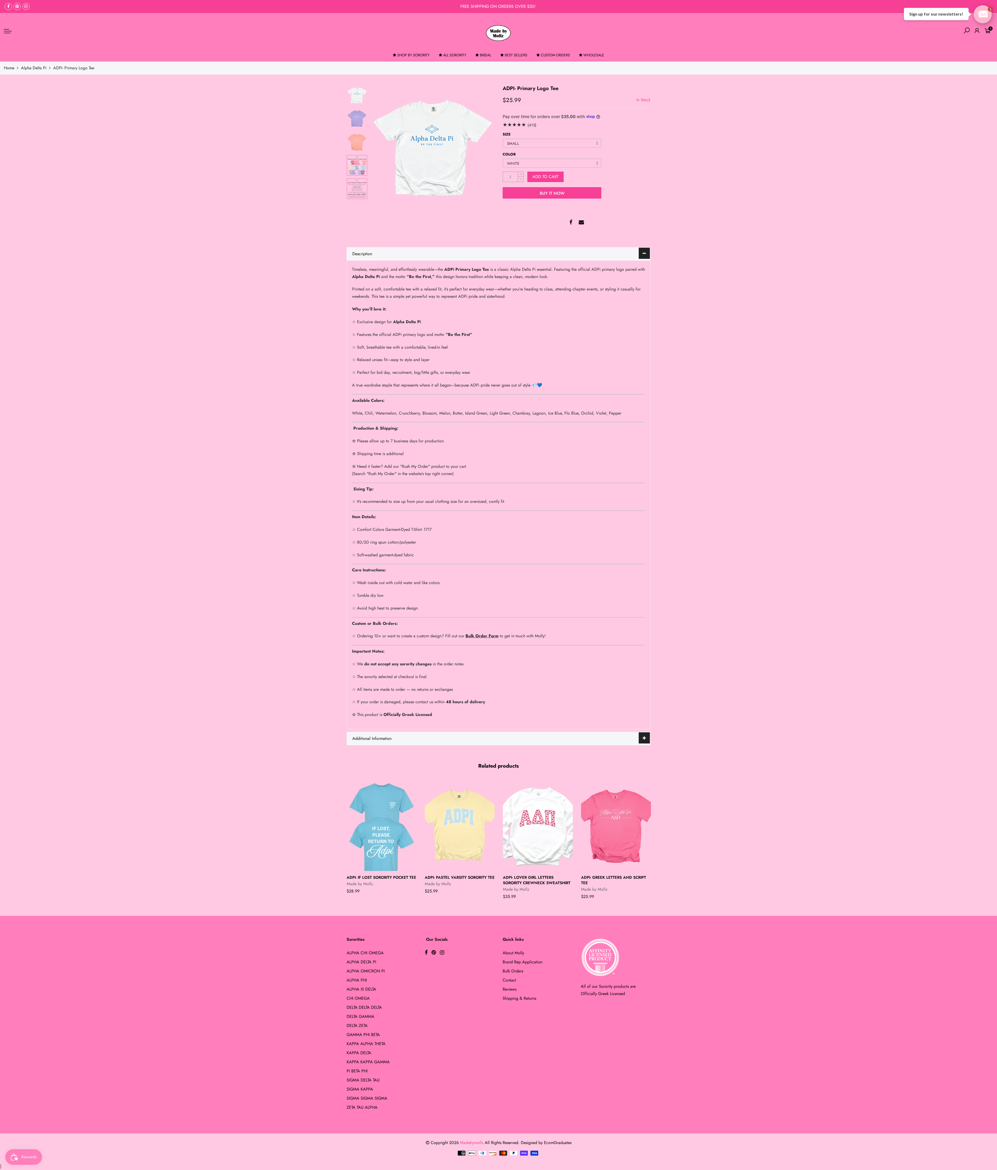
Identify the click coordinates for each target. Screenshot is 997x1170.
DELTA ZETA (357, 1026)
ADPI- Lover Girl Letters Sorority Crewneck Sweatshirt (536, 880)
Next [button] (482, 147)
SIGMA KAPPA (360, 1089)
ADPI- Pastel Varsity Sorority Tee (460, 877)
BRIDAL (485, 55)
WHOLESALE (593, 55)
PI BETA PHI (357, 1071)
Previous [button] (383, 147)
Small (513, 143)
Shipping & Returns (519, 998)
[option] (432, 147)
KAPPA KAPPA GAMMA (368, 1062)
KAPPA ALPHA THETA (366, 1044)
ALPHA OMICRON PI (366, 971)
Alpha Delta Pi (33, 68)
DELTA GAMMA (360, 1016)
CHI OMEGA (358, 998)
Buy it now (552, 193)
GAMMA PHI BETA (363, 1035)
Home (9, 68)
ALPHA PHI (357, 980)
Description (362, 254)
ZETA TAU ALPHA (362, 1107)
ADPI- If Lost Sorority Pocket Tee (381, 877)
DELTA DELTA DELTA (364, 1007)
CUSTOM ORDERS (555, 55)
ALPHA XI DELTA (361, 989)
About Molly (513, 953)
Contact (509, 980)
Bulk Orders (513, 971)
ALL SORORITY (454, 55)
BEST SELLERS (516, 55)
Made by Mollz (360, 884)
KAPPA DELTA (359, 1053)
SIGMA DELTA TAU (363, 1080)
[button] (983, 14)
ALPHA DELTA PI (361, 962)
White (513, 163)
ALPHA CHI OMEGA (365, 953)
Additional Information (372, 738)
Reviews (509, 989)
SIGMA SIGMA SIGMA (367, 1098)
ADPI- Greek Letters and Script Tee (613, 880)
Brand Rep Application (522, 962)
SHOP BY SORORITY (413, 55)
